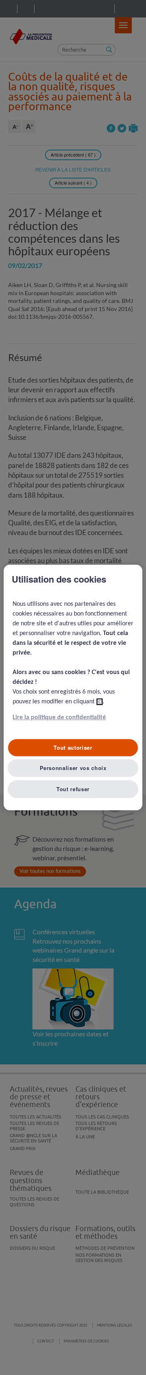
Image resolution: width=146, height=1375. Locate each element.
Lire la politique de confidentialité (59, 717)
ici (100, 701)
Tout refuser (73, 789)
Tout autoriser (73, 747)
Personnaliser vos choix (73, 768)
